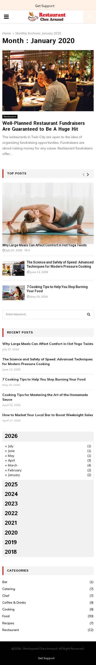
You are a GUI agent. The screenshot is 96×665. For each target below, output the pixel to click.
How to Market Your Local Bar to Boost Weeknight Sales (47, 415)
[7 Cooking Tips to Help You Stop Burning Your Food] (13, 292)
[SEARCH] (89, 314)
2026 (11, 436)
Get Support (44, 6)
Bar (4, 582)
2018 (11, 552)
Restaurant (9, 116)
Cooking (8, 609)
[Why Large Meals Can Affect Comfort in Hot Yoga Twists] (48, 213)
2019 (11, 543)
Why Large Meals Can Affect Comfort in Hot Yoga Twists (44, 245)
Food (6, 616)
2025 (11, 485)
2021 (11, 523)
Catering (8, 589)
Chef (5, 596)
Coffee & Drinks (14, 602)
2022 (11, 513)
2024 (11, 494)
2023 (11, 504)
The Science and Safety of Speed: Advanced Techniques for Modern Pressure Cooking (47, 361)
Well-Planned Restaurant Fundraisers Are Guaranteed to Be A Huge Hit (43, 126)
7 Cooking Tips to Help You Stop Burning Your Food (44, 379)
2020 (11, 533)
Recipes (8, 623)
